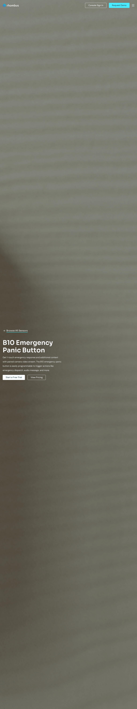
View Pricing (37, 377)
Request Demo (119, 5)
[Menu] (133, 5)
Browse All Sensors (17, 330)
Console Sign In (95, 5)
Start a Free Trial (14, 377)
